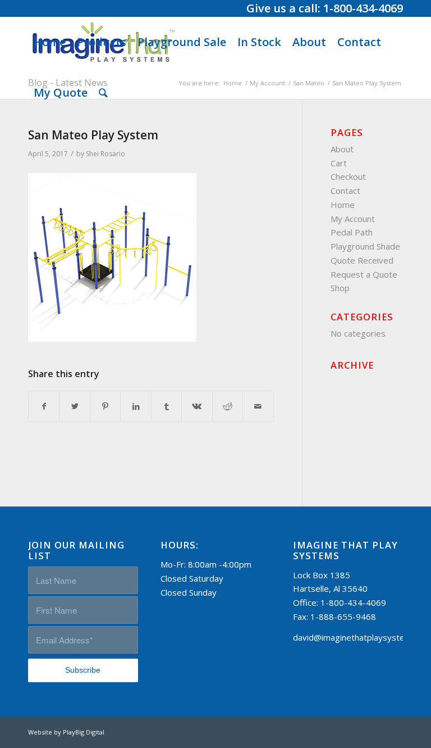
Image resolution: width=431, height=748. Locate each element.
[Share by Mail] (258, 406)
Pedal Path (352, 232)
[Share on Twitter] (74, 406)
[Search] (103, 92)
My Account (353, 218)
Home (343, 204)
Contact (345, 190)
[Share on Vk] (197, 406)
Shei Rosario (105, 153)
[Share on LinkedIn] (135, 406)
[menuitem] (49, 42)
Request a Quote (364, 274)
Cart (339, 163)
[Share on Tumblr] (166, 406)
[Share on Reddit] (227, 406)
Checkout (348, 176)
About (342, 149)
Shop (340, 287)
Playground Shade (365, 246)
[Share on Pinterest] (105, 406)
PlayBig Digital (83, 732)
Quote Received (362, 260)
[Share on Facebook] (44, 406)
